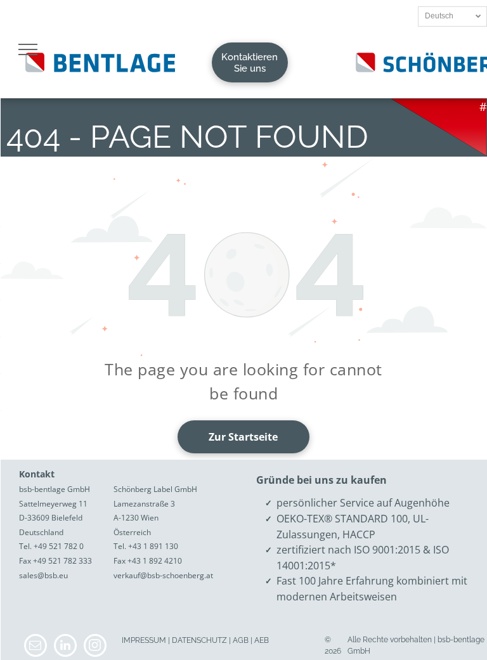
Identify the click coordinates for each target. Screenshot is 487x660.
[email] (35, 647)
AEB (261, 640)
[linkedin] (65, 647)
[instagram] (95, 647)
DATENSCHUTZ (199, 640)
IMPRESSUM (144, 640)
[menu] (27, 49)
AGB (241, 640)
